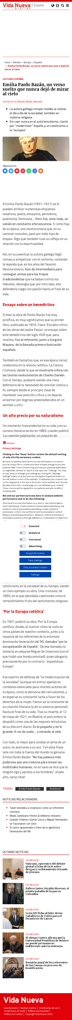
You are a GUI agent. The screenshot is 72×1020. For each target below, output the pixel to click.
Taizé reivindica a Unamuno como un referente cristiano (37, 810)
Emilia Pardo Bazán (29, 789)
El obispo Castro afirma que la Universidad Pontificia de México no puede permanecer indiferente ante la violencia (47, 942)
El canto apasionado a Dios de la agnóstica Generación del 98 (35, 829)
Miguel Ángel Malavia (29, 101)
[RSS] (40, 170)
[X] (11, 170)
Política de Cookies (13, 1014)
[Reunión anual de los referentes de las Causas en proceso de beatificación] (13, 967)
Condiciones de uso (49, 1007)
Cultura (8, 79)
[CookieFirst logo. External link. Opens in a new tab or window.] (9, 443)
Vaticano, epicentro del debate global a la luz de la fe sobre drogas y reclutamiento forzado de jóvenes (47, 868)
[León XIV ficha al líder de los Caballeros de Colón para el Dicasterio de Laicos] (13, 918)
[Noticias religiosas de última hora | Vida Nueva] (17, 6)
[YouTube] (17, 170)
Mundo (17, 62)
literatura (55, 789)
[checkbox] (22, 526)
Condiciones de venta (14, 1010)
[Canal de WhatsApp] (28, 170)
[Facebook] (5, 170)
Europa (27, 62)
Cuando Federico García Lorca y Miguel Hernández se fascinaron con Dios (39, 821)
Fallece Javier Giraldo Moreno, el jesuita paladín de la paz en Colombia (47, 891)
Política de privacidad (38, 1010)
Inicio (7, 62)
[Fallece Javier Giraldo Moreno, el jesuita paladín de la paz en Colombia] (13, 893)
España (38, 62)
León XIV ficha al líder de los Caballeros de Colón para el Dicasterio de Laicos (44, 916)
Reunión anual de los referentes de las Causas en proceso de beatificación (47, 965)
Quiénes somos (28, 1007)
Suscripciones (11, 1007)
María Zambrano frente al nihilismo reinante (35, 816)
